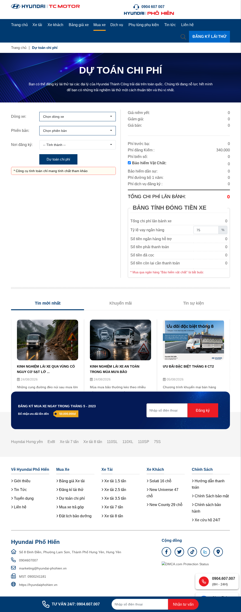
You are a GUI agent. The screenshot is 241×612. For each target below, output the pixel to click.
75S (157, 442)
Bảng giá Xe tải (71, 481)
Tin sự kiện (193, 303)
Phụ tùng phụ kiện (144, 25)
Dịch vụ (116, 25)
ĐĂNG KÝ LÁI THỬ (209, 37)
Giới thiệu (21, 481)
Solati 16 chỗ (160, 481)
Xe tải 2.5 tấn (114, 490)
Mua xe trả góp (71, 507)
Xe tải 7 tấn (69, 442)
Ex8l (51, 442)
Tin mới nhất (47, 303)
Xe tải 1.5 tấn (114, 481)
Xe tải (37, 25)
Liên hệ (187, 25)
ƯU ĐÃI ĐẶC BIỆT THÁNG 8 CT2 (188, 366)
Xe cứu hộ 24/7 (207, 520)
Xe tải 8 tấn (92, 442)
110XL (127, 442)
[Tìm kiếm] (183, 37)
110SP (143, 442)
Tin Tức (20, 490)
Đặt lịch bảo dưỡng (75, 516)
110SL (112, 442)
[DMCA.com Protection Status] (185, 564)
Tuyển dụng (23, 498)
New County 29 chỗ (165, 505)
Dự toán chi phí (71, 498)
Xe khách (55, 25)
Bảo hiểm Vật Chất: (149, 163)
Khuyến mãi (120, 303)
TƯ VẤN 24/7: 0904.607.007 (76, 604)
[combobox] (77, 116)
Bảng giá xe (79, 25)
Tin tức (170, 25)
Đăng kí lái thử (71, 490)
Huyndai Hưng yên (27, 442)
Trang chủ (19, 25)
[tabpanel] (47, 362)
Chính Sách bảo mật (211, 496)
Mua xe (99, 25)
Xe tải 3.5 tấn (114, 498)
